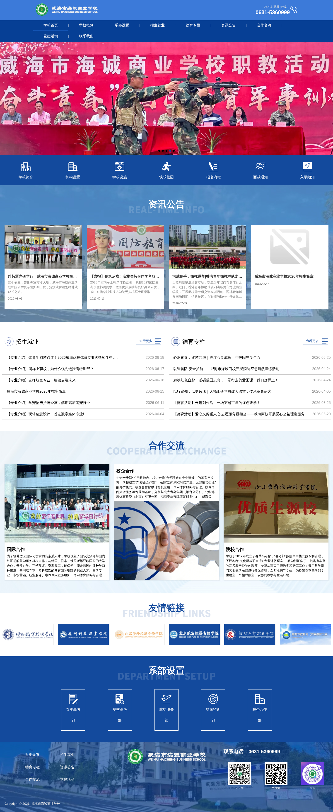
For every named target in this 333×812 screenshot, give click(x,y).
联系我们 (86, 36)
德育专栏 (193, 25)
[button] (159, 151)
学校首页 (50, 25)
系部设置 (122, 25)
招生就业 (157, 25)
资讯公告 (228, 25)
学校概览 (86, 25)
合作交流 (264, 25)
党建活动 (50, 36)
